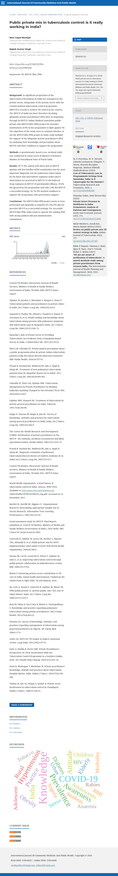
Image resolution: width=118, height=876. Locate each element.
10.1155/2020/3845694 (84, 190)
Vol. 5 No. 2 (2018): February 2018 (45, 14)
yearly (62, 263)
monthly (54, 263)
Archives (22, 14)
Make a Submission (21, 705)
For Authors (14, 728)
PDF (78, 39)
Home (12, 14)
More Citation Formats (87, 98)
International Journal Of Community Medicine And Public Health (41, 3)
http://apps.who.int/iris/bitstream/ (38, 490)
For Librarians (15, 732)
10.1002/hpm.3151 (82, 274)
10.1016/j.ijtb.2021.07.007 (85, 241)
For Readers (14, 723)
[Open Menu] (3, 3)
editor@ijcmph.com (45, 865)
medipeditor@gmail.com (23, 865)
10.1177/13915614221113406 (87, 218)
